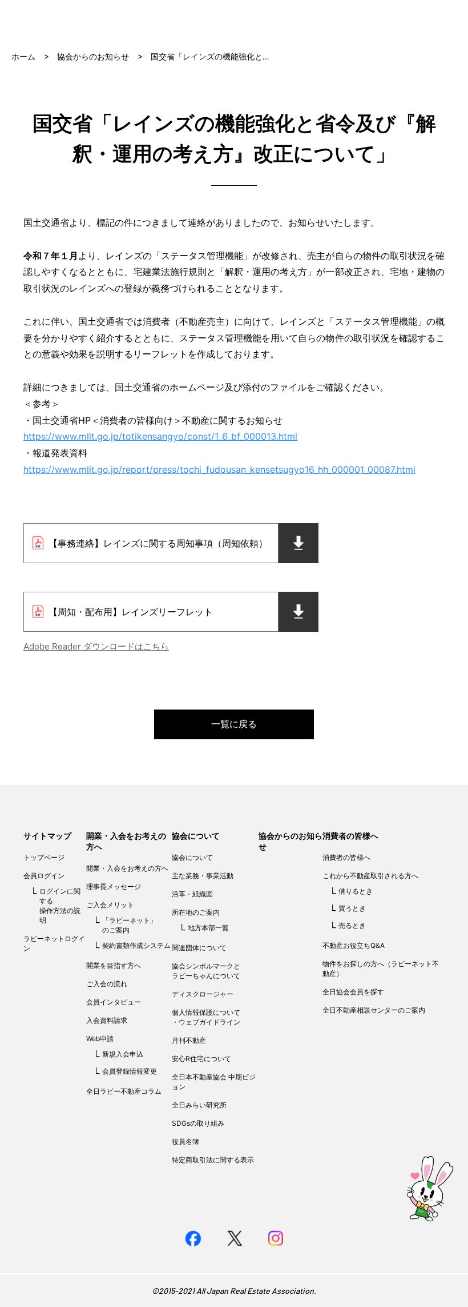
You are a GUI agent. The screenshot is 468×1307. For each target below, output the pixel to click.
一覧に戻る (234, 724)
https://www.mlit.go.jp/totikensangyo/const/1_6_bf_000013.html (160, 436)
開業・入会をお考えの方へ (127, 868)
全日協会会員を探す (353, 991)
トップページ (43, 857)
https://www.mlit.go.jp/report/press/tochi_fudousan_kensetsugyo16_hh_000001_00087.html (219, 469)
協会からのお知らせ (93, 56)
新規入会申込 (122, 1054)
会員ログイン (43, 875)
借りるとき (355, 891)
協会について (196, 835)
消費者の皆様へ (350, 835)
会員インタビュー (113, 1002)
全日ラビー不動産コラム (124, 1091)
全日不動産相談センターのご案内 (373, 1010)
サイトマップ (47, 835)
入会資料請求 (106, 1020)
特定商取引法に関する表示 (213, 1159)
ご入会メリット (110, 904)
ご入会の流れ (106, 983)
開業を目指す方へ (113, 965)
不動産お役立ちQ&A (353, 945)
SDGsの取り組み (198, 1123)
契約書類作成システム (136, 945)
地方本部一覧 (208, 927)
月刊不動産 (189, 1040)
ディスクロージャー (202, 994)
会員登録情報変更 (129, 1071)
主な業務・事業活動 (202, 875)
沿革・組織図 (192, 894)
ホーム (23, 56)
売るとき (352, 925)
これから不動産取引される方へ (370, 875)
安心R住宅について (201, 1058)
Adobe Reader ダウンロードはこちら (96, 646)
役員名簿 (185, 1141)
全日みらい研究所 (199, 1105)
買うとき (352, 908)
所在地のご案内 (196, 912)
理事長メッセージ (113, 886)
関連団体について (199, 947)
